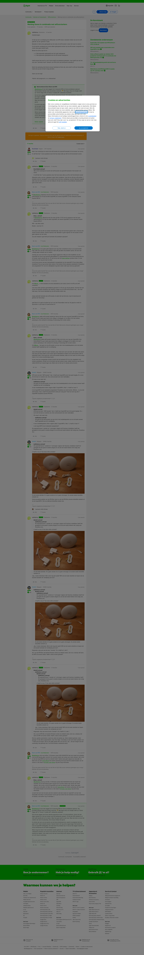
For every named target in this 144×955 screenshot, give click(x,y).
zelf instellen (63, 122)
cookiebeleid (92, 116)
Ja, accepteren (83, 128)
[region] (73, 113)
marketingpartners (81, 112)
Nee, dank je (62, 128)
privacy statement (55, 118)
